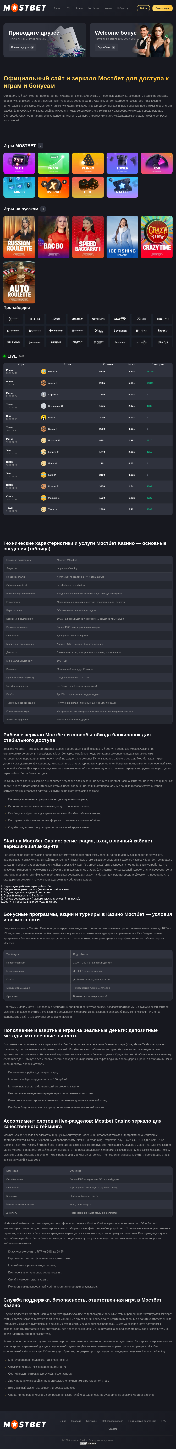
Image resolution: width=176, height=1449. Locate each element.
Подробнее (103, 47)
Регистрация (162, 8)
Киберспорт (123, 8)
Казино (79, 8)
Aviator (108, 8)
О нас (63, 1421)
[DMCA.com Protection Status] (88, 1444)
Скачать (112, 1428)
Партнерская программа (142, 1421)
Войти (143, 8)
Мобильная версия (112, 1421)
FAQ (163, 1421)
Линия (57, 8)
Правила (76, 1421)
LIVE (67, 8)
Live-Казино (94, 8)
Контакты (91, 1421)
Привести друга (20, 47)
